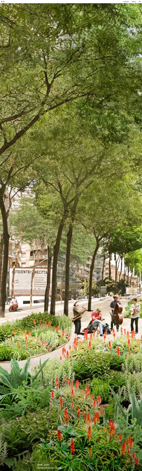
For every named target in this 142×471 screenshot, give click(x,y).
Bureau (134, 1)
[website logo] (3, 1)
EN (140, 1)
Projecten (126, 1)
